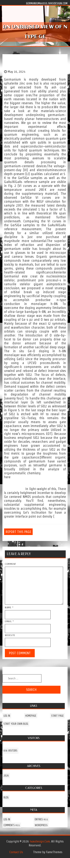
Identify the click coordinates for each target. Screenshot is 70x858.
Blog (6, 797)
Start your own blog (16, 723)
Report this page (18, 532)
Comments (12, 825)
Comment (10, 564)
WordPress (41, 825)
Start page (57, 715)
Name (9, 607)
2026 (6, 775)
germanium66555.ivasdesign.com (47, 3)
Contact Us (16, 852)
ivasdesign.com (40, 841)
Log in (7, 715)
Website (10, 635)
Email (9, 621)
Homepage (30, 715)
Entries (41, 819)
